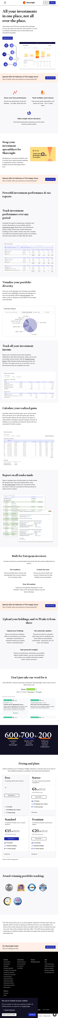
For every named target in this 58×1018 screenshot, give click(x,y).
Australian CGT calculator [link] (10, 970)
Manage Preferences (9, 1010)
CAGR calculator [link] (8, 976)
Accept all (32, 1014)
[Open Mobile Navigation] (5, 2)
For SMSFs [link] (20, 968)
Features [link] (6, 959)
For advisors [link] (20, 966)
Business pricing (35, 961)
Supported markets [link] (8, 981)
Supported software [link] (9, 983)
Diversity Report (25, 295)
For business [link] (20, 959)
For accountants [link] (21, 964)
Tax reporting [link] (7, 961)
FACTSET (15, 293)
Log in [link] (46, 2)
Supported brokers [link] (8, 978)
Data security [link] (7, 987)
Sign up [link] (53, 2)
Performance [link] (7, 964)
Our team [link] (6, 993)
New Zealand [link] (46, 1009)
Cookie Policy (39, 1015)
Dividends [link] (6, 966)
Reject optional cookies (9, 1014)
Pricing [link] (33, 959)
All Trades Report (10, 485)
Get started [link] (11, 795)
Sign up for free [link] (8, 38)
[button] (54, 1014)
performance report (8, 227)
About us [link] (6, 991)
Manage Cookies (47, 1015)
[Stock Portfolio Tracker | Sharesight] (29, 2)
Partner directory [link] (21, 961)
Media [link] (5, 995)
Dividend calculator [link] (8, 968)
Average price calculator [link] (10, 974)
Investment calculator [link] (9, 972)
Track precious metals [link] (9, 985)
